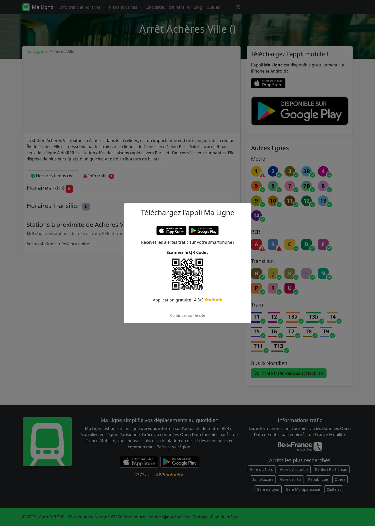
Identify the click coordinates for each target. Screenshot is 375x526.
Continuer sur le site (187, 315)
